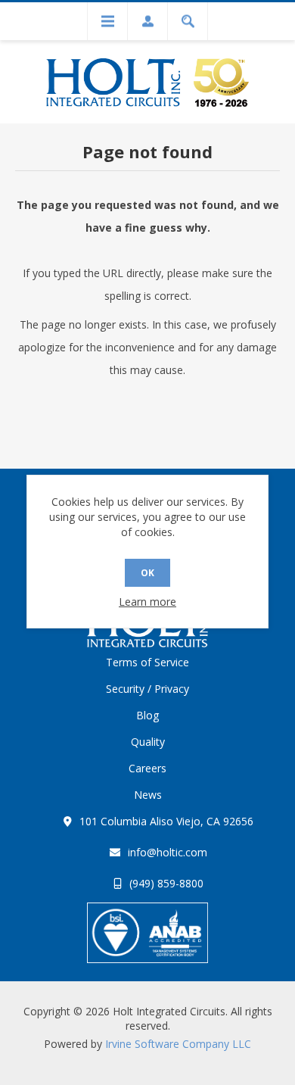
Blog (147, 715)
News (148, 794)
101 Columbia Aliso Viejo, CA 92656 (166, 821)
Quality (148, 741)
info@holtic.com (167, 852)
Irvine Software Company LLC (178, 1044)
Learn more (147, 601)
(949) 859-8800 (166, 883)
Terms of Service (147, 662)
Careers (147, 768)
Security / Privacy (147, 688)
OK (147, 572)
